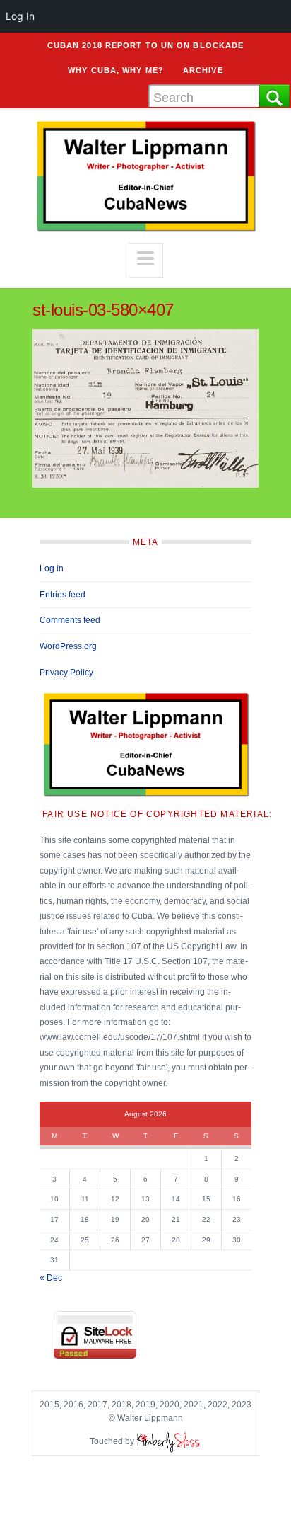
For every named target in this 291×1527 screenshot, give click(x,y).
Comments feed (70, 620)
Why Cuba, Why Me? (116, 70)
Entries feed (62, 595)
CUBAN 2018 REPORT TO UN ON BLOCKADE (145, 45)
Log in (52, 568)
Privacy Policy (66, 672)
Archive (203, 70)
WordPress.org (68, 646)
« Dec (51, 1278)
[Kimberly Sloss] (168, 1441)
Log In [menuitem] (20, 16)
